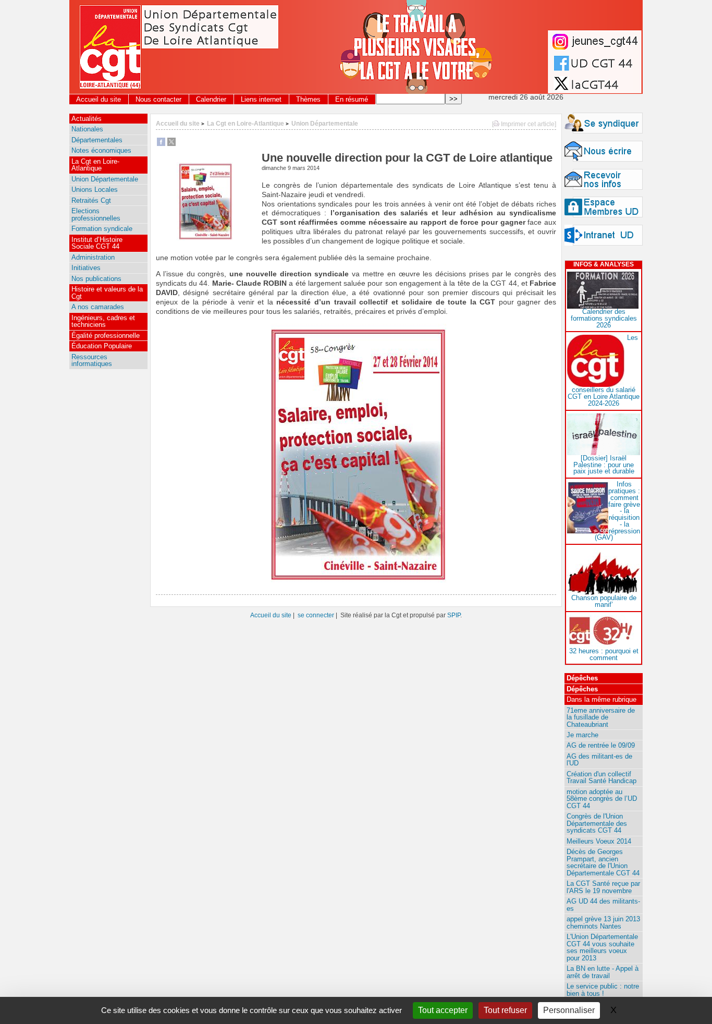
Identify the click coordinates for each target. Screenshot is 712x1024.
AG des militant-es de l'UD (599, 759)
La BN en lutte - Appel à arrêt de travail (603, 972)
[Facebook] (161, 144)
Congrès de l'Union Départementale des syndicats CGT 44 (597, 823)
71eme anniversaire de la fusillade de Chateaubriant (601, 717)
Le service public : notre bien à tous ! (603, 989)
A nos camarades (97, 307)
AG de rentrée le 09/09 (601, 745)
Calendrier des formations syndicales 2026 (604, 318)
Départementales (96, 140)
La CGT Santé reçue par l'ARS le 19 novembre (603, 887)
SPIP (453, 615)
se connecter (316, 615)
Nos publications (96, 279)
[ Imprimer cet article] (524, 123)
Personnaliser (569, 1010)
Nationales (87, 129)
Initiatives (86, 268)
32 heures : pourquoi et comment (604, 654)
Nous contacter (158, 99)
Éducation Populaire (101, 346)
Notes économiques (101, 150)
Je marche (582, 735)
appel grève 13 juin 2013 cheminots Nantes (603, 922)
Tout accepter (443, 1010)
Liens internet (261, 99)
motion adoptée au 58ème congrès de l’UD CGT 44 (602, 799)
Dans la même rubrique (601, 699)
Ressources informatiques (91, 360)
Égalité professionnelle (105, 335)
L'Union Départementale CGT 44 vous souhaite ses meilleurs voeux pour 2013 (602, 947)
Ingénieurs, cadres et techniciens (103, 321)
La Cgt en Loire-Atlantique (245, 123)
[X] (171, 144)
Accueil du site (98, 99)
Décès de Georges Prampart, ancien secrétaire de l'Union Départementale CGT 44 (603, 862)
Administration (93, 257)
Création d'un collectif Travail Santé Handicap (601, 777)
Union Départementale (324, 123)
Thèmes (308, 99)
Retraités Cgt (91, 200)
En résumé (351, 99)
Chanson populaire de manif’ (603, 601)
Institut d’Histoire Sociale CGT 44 (96, 243)
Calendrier (211, 99)
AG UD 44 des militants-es (603, 904)
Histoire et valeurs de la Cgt (107, 292)
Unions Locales (94, 189)
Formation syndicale (101, 229)
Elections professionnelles (95, 214)
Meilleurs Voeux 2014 (599, 841)
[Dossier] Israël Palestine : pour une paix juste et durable (603, 465)
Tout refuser (505, 1010)
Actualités (86, 119)
